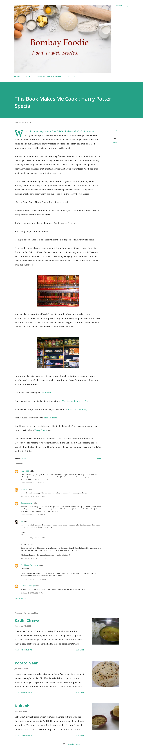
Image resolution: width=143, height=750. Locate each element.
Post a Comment (21, 598)
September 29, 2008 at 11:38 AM (33, 558)
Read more (80, 650)
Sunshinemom (26, 503)
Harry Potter (40, 430)
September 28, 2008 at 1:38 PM (33, 483)
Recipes (17, 76)
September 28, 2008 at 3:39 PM (33, 515)
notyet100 (25, 471)
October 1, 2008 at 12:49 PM (32, 593)
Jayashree (25, 489)
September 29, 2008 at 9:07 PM (33, 579)
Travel (28, 76)
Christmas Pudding (77, 409)
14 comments (26, 735)
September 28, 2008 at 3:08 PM (33, 496)
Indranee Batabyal (28, 586)
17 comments (26, 650)
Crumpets (46, 392)
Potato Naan (27, 663)
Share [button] (115, 131)
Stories (115, 143)
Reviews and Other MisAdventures (49, 76)
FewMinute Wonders (29, 565)
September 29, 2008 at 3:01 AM (33, 538)
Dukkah (22, 705)
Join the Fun (72, 76)
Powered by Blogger (72, 744)
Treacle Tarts (50, 417)
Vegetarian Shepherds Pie (75, 401)
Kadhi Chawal (27, 620)
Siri (22, 521)
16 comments (26, 693)
